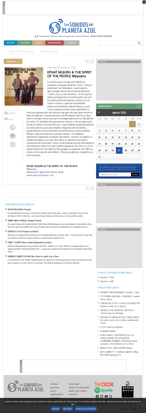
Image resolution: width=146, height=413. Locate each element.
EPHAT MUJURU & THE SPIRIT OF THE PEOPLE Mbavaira (69, 74)
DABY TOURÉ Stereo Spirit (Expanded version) (30, 242)
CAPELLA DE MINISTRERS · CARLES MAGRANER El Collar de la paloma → (92, 61)
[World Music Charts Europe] (127, 389)
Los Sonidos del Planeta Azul (73, 26)
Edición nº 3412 (107, 277)
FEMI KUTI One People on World (23, 231)
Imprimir (12, 113)
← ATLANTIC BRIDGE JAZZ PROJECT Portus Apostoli (88, 61)
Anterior (99, 112)
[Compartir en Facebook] (13, 136)
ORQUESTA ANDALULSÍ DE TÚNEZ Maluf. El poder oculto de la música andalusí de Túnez (119, 320)
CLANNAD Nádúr (107, 331)
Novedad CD (49, 51)
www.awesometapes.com (40, 175)
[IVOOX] (103, 383)
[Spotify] (103, 390)
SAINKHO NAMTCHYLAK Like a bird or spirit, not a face (33, 256)
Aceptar (55, 409)
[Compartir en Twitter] (13, 144)
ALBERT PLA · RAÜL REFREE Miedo (116, 348)
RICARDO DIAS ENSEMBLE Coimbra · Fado (119, 292)
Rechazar (67, 409)
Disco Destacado (21, 51)
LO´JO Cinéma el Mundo (111, 327)
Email (11, 119)
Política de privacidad (86, 409)
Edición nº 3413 (107, 281)
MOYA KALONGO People (19, 209)
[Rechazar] (142, 405)
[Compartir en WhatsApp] (13, 127)
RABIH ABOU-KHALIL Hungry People (24, 220)
